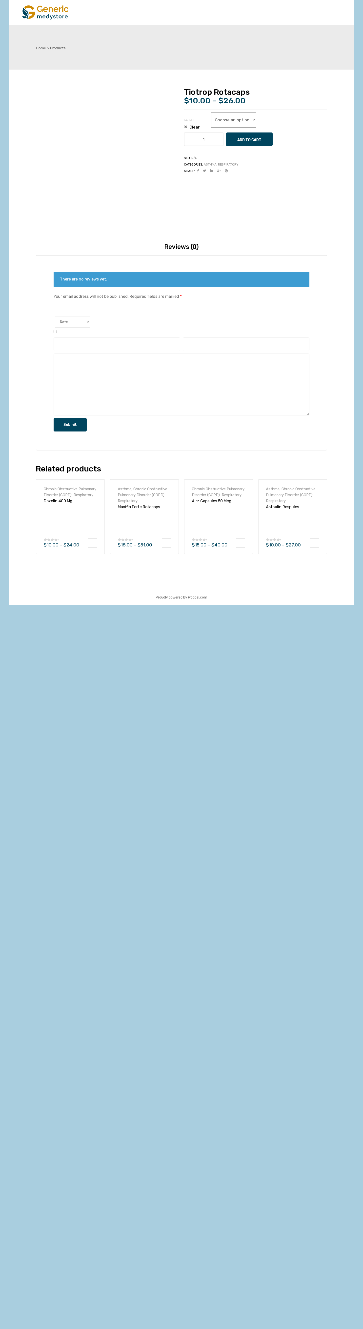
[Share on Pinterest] (226, 171)
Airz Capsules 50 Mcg (211, 501)
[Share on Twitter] (204, 171)
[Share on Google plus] (219, 171)
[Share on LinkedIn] (211, 171)
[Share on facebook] (198, 171)
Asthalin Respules (282, 507)
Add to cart (249, 140)
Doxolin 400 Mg (58, 501)
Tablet (189, 120)
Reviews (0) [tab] (181, 246)
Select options (92, 897)
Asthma (210, 164)
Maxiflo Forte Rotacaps (139, 507)
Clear (194, 127)
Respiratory (228, 164)
